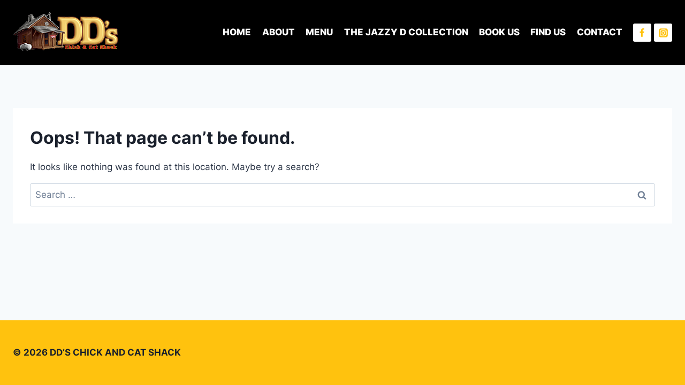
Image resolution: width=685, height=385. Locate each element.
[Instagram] (663, 33)
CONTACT (599, 32)
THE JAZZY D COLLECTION (406, 32)
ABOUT (278, 32)
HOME (237, 32)
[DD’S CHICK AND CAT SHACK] (66, 32)
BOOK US (499, 32)
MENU (319, 32)
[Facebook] (642, 33)
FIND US (548, 32)
